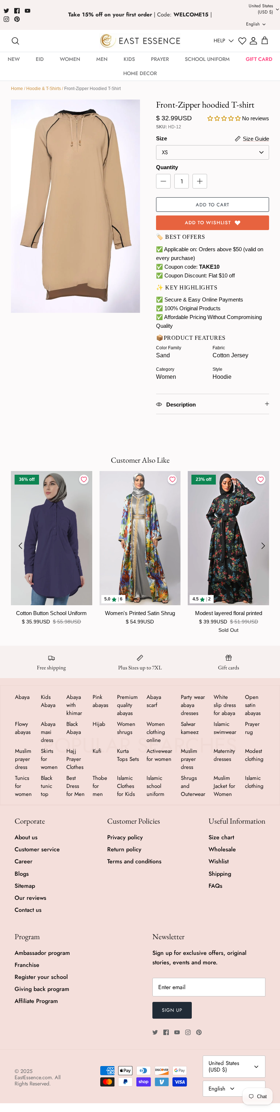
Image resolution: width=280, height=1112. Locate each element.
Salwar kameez (190, 728)
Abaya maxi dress (48, 732)
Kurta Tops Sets (128, 755)
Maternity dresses (224, 755)
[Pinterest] (17, 19)
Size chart (221, 837)
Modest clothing (254, 755)
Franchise (27, 965)
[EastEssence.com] (140, 40)
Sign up (172, 1010)
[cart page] (264, 41)
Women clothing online (156, 732)
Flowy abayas (23, 728)
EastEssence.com (33, 1077)
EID (40, 59)
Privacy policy (125, 837)
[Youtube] (27, 10)
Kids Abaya (48, 701)
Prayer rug (252, 728)
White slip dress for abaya (225, 705)
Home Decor (140, 73)
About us (26, 837)
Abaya (22, 697)
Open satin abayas (253, 705)
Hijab (99, 724)
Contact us (28, 910)
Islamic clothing (254, 782)
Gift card (259, 59)
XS (165, 152)
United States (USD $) (224, 1066)
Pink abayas (100, 701)
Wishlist (219, 861)
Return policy (124, 849)
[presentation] (20, 546)
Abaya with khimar (74, 705)
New (14, 59)
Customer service (37, 849)
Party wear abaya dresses (193, 705)
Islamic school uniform (155, 786)
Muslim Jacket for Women (224, 786)
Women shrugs (126, 728)
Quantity (167, 167)
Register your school (41, 977)
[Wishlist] (242, 41)
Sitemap (25, 886)
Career (23, 861)
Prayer (160, 59)
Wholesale (222, 849)
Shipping (220, 874)
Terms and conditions (134, 861)
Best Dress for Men (75, 786)
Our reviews (30, 898)
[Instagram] (6, 19)
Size (161, 138)
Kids (129, 59)
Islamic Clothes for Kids (126, 786)
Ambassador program (42, 953)
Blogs (22, 874)
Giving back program (42, 989)
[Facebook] (17, 10)
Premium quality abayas (127, 705)
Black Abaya (73, 728)
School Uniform (207, 59)
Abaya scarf (154, 701)
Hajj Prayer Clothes (74, 759)
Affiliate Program (36, 1001)
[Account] (253, 40)
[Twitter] (6, 10)
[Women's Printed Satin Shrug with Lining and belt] (140, 538)
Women (70, 59)
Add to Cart (212, 204)
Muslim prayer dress (23, 759)
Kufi (97, 751)
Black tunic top (46, 786)
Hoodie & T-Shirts (43, 88)
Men (102, 59)
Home (17, 88)
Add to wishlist (208, 222)
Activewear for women (159, 755)
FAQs (215, 886)
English (217, 1089)
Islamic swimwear (225, 728)
